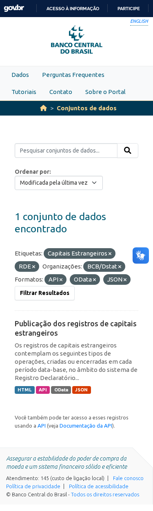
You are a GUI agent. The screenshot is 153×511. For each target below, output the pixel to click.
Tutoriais (23, 91)
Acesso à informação (73, 8)
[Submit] (127, 150)
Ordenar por (32, 171)
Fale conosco (128, 478)
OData (61, 389)
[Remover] (110, 253)
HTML (24, 389)
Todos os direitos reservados (105, 494)
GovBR (14, 8)
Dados (20, 74)
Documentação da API (86, 425)
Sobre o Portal (105, 91)
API (43, 389)
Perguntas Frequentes (73, 74)
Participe (129, 8)
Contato (60, 91)
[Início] (43, 108)
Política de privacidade (33, 486)
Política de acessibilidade (99, 486)
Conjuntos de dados (87, 108)
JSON (81, 389)
